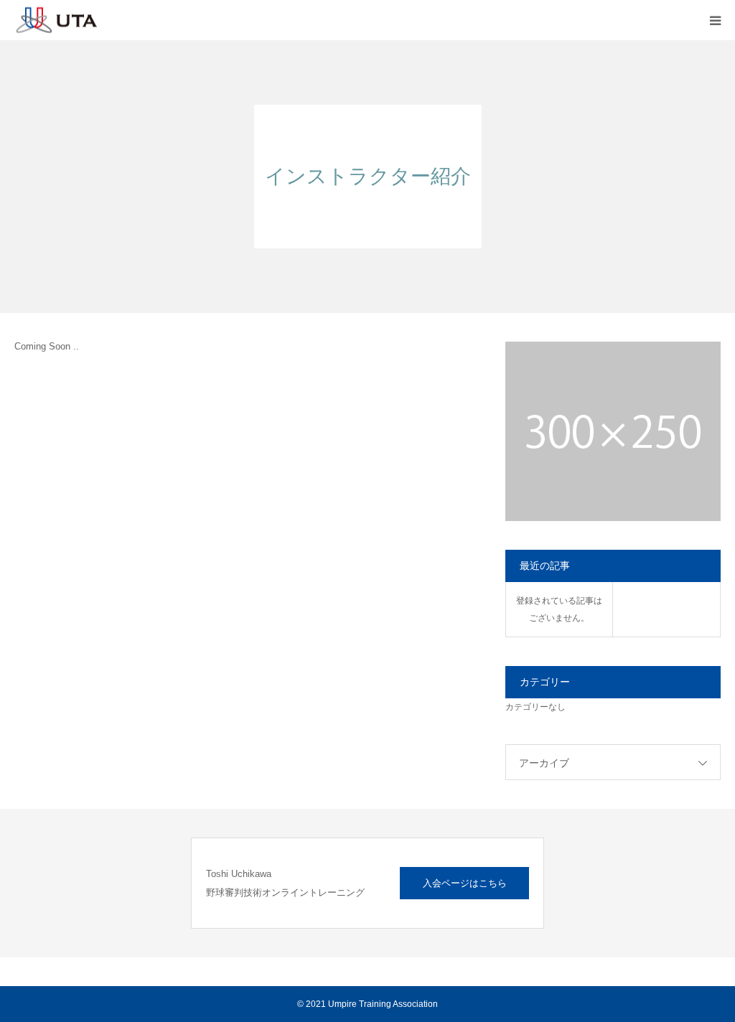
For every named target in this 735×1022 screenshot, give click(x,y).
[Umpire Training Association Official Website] (122, 20)
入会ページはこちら (465, 883)
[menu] (715, 20)
